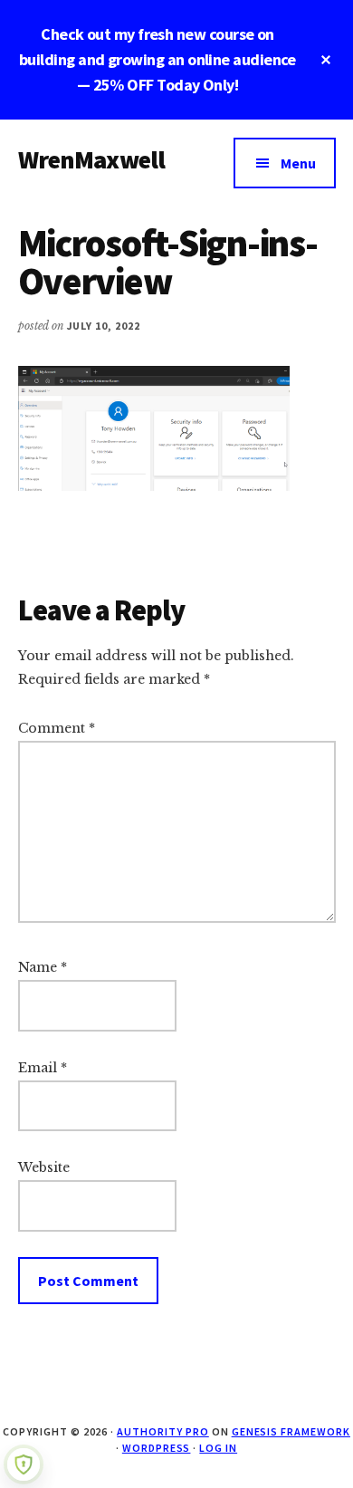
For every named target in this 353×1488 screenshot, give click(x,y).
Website (44, 1167)
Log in (218, 1447)
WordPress (156, 1447)
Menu (298, 163)
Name (42, 967)
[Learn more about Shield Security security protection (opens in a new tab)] (23, 1464)
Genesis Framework (291, 1431)
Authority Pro (162, 1431)
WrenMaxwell (92, 159)
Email (42, 1068)
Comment (56, 728)
